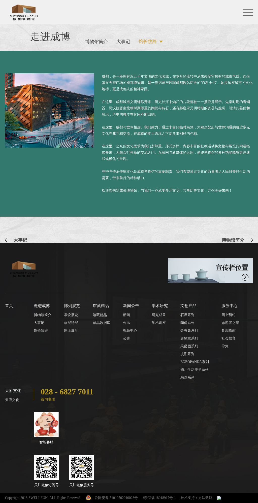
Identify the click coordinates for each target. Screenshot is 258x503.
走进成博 (42, 306)
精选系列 (187, 377)
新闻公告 (131, 306)
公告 (126, 338)
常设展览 (71, 315)
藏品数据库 (101, 323)
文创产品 (188, 306)
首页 (9, 306)
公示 (126, 323)
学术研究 (160, 306)
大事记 (123, 41)
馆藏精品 (101, 306)
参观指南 (228, 330)
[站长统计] (219, 497)
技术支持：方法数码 (196, 498)
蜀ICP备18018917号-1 (159, 498)
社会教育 (228, 338)
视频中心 (130, 330)
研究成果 (159, 315)
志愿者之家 (230, 323)
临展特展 (71, 323)
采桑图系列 (189, 346)
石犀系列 (187, 315)
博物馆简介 (96, 41)
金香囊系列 (189, 330)
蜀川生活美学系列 (194, 370)
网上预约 (228, 315)
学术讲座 (159, 323)
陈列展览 (72, 306)
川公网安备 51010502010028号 (114, 498)
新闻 (126, 315)
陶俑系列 (187, 323)
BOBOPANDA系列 (194, 362)
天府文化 (13, 390)
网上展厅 (71, 330)
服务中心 (229, 306)
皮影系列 (187, 354)
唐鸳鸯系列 (189, 338)
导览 (225, 346)
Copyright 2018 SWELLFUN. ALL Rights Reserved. (43, 498)
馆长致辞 (148, 41)
